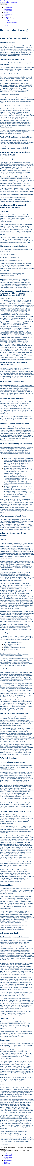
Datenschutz (10, 19)
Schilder (6, 12)
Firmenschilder (8, 9)
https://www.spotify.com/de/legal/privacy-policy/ (14, 1135)
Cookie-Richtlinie (12, 22)
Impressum (7, 17)
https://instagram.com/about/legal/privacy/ (12, 929)
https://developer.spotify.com (14, 1096)
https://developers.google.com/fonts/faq (14, 1033)
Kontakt (6, 15)
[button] (19, 24)
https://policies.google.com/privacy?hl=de (12, 1015)
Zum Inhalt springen (6, 1)
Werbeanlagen (8, 14)
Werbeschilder (8, 10)
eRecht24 (7, 1144)
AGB (8, 20)
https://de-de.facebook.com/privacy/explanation (15, 858)
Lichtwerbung (8, 7)
